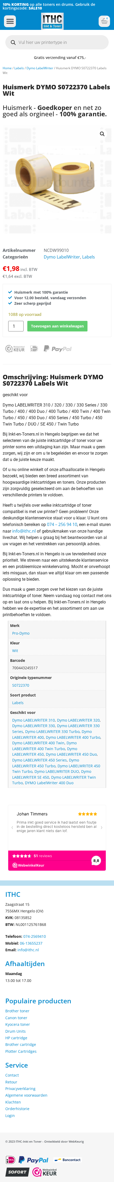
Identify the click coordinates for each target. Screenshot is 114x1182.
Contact (12, 1075)
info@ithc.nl (24, 531)
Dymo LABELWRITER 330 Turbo (52, 731)
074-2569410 (34, 936)
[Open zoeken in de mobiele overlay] (57, 42)
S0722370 (20, 685)
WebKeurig (76, 1141)
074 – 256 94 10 (62, 524)
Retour (11, 1081)
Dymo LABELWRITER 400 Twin (38, 742)
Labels (19, 68)
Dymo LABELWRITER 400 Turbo (73, 737)
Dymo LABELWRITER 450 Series (39, 760)
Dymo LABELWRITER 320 (78, 720)
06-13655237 (31, 943)
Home (7, 68)
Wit (15, 650)
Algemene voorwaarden (26, 1095)
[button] (10, 21)
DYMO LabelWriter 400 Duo (49, 782)
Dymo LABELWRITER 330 (33, 725)
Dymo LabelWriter (40, 68)
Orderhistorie (17, 1108)
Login (10, 1115)
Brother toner (17, 1010)
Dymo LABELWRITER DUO (56, 771)
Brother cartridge (20, 1044)
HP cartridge (16, 1037)
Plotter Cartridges (21, 1051)
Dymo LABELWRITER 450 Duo (71, 754)
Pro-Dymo (20, 633)
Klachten (13, 1102)
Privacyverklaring (20, 1088)
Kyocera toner (17, 1024)
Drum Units (15, 1031)
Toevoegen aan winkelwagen (57, 326)
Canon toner (16, 1017)
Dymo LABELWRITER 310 (33, 720)
